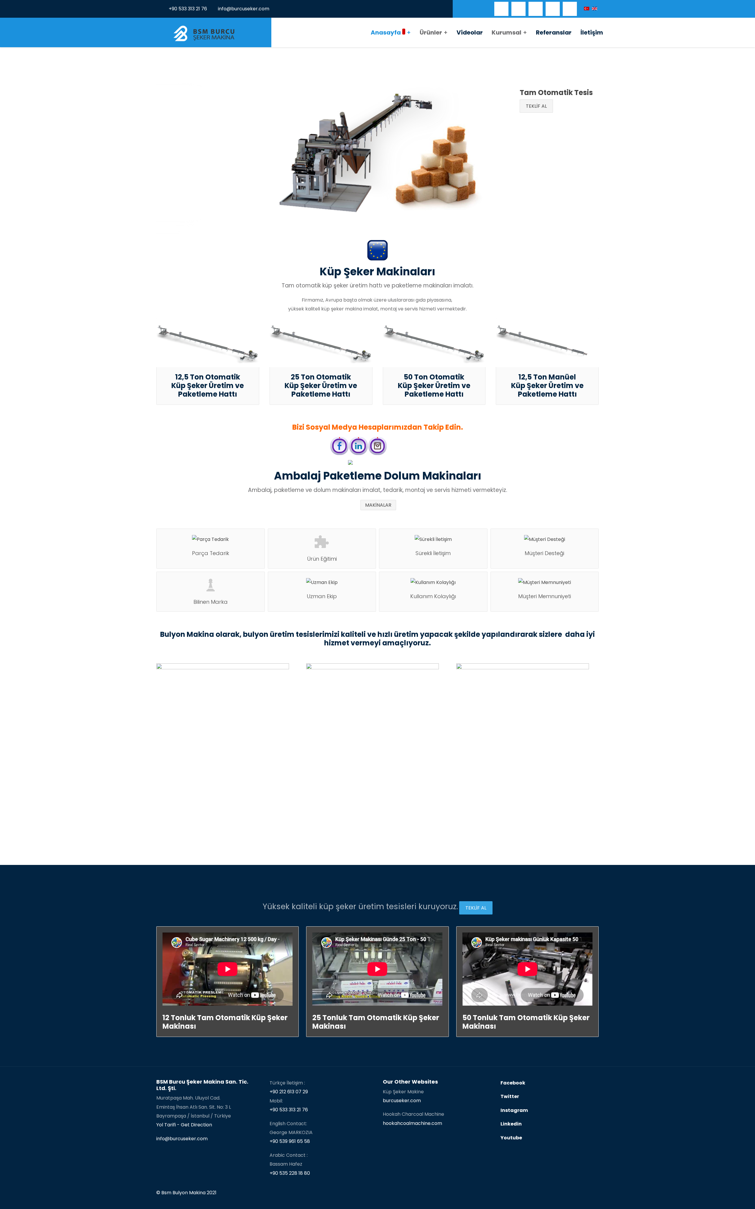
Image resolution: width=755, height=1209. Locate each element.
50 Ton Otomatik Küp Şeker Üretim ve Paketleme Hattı (434, 385)
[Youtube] (535, 9)
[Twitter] (518, 9)
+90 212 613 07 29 (289, 1091)
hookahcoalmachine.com (412, 1123)
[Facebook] (501, 9)
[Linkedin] (553, 9)
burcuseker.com (402, 1100)
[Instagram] (570, 9)
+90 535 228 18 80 (290, 1173)
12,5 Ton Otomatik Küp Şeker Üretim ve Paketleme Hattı (207, 385)
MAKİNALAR (378, 505)
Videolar (470, 32)
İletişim (591, 32)
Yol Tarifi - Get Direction (184, 1124)
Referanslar (554, 32)
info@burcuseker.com (243, 8)
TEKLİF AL (536, 106)
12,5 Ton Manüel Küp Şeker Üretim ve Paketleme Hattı (547, 385)
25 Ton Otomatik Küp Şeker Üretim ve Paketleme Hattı (321, 385)
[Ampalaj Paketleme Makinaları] (377, 462)
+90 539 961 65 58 (290, 1141)
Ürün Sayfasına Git (189, 760)
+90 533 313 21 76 (188, 8)
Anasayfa (386, 32)
